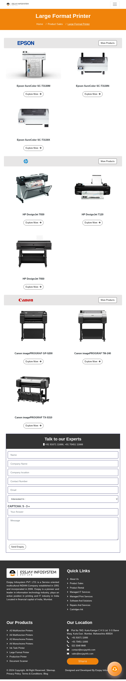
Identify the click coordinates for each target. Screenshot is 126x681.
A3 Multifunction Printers (21, 630)
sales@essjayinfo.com (82, 653)
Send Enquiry (17, 547)
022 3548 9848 (79, 645)
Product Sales (55, 24)
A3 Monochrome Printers (21, 639)
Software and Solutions (81, 601)
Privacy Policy (14, 673)
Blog (45, 673)
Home (39, 24)
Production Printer (18, 656)
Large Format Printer (19, 652)
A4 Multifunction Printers (21, 635)
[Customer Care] (114, 669)
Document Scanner (19, 661)
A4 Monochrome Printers (21, 643)
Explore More (32, 94)
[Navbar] (114, 4)
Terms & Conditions (32, 673)
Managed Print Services (81, 596)
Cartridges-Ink (76, 609)
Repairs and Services (80, 605)
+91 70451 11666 (74, 444)
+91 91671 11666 (54, 444)
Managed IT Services (80, 592)
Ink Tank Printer (17, 648)
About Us (74, 579)
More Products (108, 43)
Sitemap (50, 670)
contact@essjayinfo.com (83, 650)
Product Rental (77, 588)
